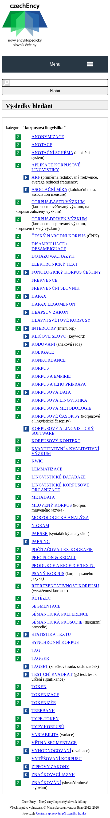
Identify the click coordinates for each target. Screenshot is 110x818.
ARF (36, 177)
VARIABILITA (45, 734)
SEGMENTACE (46, 606)
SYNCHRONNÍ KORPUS (55, 642)
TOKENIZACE (45, 694)
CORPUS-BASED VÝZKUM (58, 201)
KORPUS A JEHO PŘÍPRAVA (59, 384)
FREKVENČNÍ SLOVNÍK (56, 288)
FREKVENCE (44, 280)
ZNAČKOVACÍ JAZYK (53, 774)
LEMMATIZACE (47, 469)
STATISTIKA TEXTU (51, 634)
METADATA (43, 497)
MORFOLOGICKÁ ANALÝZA (60, 517)
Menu (55, 64)
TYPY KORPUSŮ (48, 726)
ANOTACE (42, 144)
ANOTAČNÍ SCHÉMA (52, 152)
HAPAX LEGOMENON (53, 304)
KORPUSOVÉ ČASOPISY (56, 416)
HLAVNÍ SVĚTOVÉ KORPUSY (61, 320)
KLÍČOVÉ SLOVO (49, 336)
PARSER (40, 533)
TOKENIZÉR (44, 702)
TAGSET (40, 666)
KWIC (37, 461)
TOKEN (39, 686)
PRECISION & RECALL (54, 557)
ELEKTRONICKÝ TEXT (55, 264)
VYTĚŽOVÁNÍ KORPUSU (57, 758)
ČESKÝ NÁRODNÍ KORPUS (59, 236)
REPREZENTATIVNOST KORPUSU (65, 586)
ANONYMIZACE (48, 136)
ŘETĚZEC (41, 598)
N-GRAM (40, 525)
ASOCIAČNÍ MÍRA (49, 189)
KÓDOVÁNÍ (43, 344)
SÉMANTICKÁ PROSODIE (57, 622)
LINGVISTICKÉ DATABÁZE (59, 477)
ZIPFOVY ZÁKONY (50, 766)
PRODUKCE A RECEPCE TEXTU (63, 565)
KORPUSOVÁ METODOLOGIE (61, 408)
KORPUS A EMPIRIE (51, 376)
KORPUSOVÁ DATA (51, 392)
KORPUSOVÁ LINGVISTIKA (59, 400)
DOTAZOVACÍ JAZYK (53, 256)
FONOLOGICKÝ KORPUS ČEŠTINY (66, 272)
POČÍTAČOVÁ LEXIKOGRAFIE (62, 549)
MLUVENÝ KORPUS (52, 505)
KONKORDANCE (49, 360)
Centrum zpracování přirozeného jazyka (61, 813)
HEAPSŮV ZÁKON (50, 312)
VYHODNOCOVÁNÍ (51, 750)
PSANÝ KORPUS (48, 573)
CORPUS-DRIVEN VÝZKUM (59, 219)
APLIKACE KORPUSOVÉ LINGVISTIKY (56, 167)
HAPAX (39, 296)
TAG (36, 650)
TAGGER (40, 658)
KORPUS (40, 368)
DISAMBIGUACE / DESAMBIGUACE (49, 246)
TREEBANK (43, 710)
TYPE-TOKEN (45, 718)
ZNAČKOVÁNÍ (46, 782)
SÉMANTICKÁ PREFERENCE (60, 614)
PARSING (41, 541)
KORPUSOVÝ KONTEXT (56, 440)
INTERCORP (44, 328)
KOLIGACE (43, 352)
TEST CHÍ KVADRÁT (52, 674)
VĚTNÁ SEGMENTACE (54, 742)
